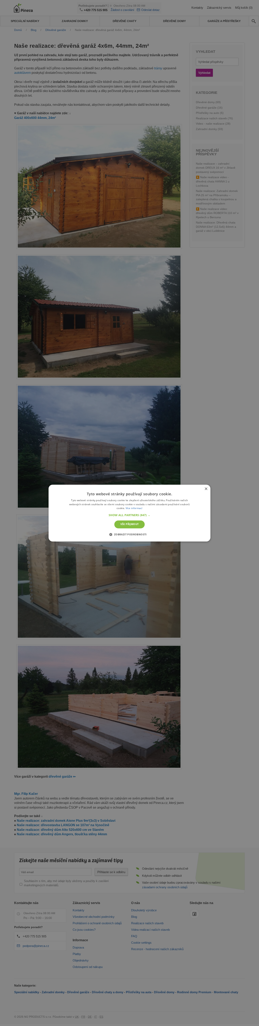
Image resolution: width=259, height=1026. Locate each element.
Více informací (134, 508)
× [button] (205, 488)
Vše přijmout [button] (129, 524)
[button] (129, 515)
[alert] (129, 513)
